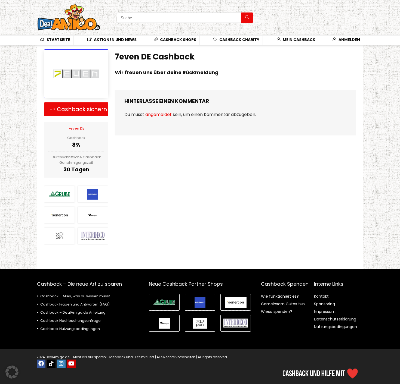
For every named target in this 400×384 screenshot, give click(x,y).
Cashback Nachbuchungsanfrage (70, 320)
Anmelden (349, 39)
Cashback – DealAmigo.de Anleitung (73, 312)
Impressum (325, 311)
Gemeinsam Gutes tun (283, 304)
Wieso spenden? (276, 311)
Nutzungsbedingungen (335, 326)
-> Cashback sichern (78, 109)
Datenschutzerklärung (335, 319)
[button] (12, 372)
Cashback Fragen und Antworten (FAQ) (75, 304)
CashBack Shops (177, 39)
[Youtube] (71, 364)
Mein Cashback (298, 39)
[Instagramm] (61, 364)
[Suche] (247, 17)
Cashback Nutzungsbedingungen (70, 328)
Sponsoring (324, 304)
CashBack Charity (239, 39)
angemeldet (158, 114)
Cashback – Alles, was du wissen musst (75, 296)
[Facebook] (41, 364)
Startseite (58, 39)
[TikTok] (51, 364)
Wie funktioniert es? (280, 296)
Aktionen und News (115, 39)
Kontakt (321, 296)
